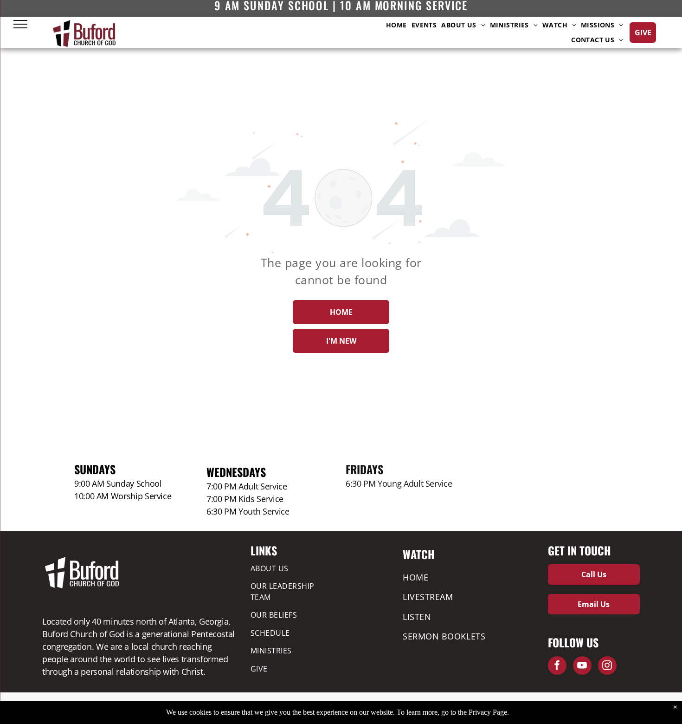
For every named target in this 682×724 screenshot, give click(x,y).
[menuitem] (396, 25)
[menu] (20, 24)
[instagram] (607, 666)
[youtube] (582, 666)
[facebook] (557, 666)
